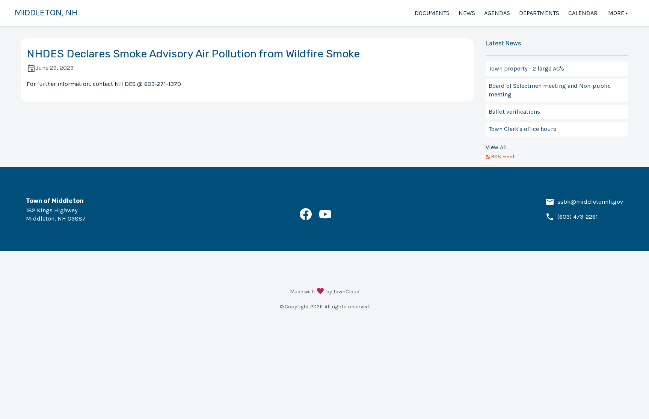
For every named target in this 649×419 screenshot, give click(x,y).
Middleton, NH (46, 12)
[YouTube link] (325, 218)
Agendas (497, 13)
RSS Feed (502, 156)
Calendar (583, 13)
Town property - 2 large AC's (526, 68)
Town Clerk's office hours (522, 128)
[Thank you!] (320, 291)
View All (496, 147)
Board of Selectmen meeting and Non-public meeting (550, 90)
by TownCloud (342, 291)
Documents (432, 13)
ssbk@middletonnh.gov (590, 201)
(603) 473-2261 (577, 216)
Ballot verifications (514, 111)
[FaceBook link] (306, 218)
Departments (539, 13)
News (467, 13)
